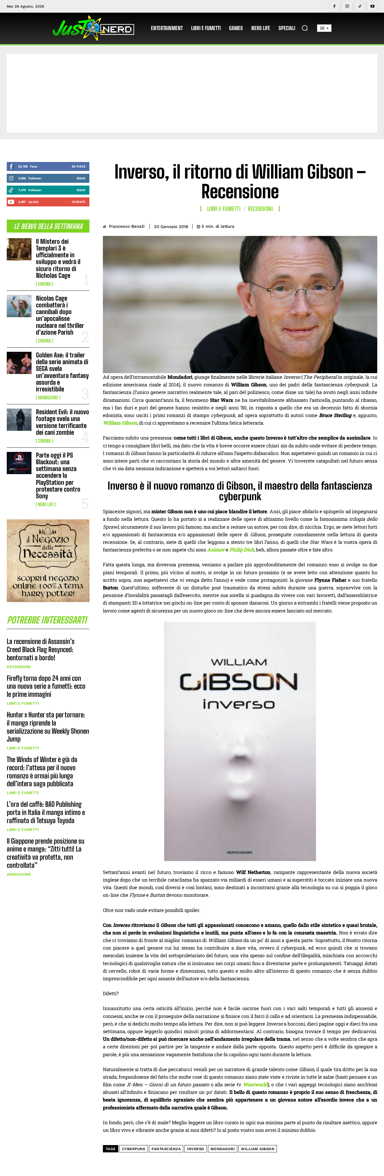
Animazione (48, 397)
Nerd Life (45, 504)
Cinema (44, 284)
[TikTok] (360, 6)
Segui (80, 178)
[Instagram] (347, 6)
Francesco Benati (126, 226)
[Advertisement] (192, 93)
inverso (195, 1149)
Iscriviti (78, 202)
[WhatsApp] (358, 225)
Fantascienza (166, 1149)
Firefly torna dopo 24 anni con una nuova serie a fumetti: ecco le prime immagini (46, 686)
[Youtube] (372, 6)
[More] (371, 225)
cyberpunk (134, 1149)
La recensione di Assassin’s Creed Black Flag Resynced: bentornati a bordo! (40, 649)
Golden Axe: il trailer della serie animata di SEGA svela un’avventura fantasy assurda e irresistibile (62, 372)
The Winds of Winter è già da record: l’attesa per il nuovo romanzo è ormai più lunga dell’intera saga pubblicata (42, 771)
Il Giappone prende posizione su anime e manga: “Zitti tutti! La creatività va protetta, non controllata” (45, 853)
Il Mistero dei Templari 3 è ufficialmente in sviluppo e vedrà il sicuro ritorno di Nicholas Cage (58, 258)
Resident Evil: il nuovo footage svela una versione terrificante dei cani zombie (62, 422)
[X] (332, 225)
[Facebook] (334, 6)
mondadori (223, 1149)
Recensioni (19, 667)
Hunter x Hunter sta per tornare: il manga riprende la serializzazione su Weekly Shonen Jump (48, 727)
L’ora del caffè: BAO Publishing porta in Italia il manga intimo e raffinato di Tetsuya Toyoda (46, 812)
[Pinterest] (345, 225)
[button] (304, 28)
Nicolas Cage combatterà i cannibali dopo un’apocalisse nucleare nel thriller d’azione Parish (60, 315)
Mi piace (78, 166)
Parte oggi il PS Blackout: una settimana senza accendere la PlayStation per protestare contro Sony (58, 475)
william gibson (257, 1149)
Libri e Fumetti (23, 703)
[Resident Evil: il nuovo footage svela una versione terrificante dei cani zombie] (19, 420)
